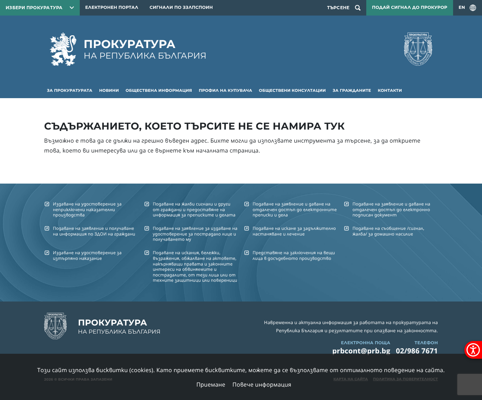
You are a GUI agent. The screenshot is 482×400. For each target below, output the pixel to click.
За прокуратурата (69, 90)
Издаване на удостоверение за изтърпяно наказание (87, 255)
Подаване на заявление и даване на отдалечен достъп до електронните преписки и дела (295, 209)
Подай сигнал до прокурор (409, 7)
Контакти (390, 90)
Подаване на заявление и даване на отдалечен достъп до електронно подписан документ (391, 209)
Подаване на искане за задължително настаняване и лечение (294, 231)
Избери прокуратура (34, 7)
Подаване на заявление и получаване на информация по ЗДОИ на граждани (94, 231)
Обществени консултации (292, 90)
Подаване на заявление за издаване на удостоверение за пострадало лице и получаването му (195, 233)
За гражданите (352, 90)
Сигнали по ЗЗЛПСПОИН (181, 7)
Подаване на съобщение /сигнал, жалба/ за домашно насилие (388, 231)
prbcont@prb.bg (361, 351)
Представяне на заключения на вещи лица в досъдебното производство (294, 255)
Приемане (210, 384)
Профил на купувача (225, 90)
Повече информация (262, 384)
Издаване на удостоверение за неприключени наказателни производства (87, 209)
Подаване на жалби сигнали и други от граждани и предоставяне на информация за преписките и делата (194, 209)
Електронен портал (111, 7)
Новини (109, 90)
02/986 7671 (417, 351)
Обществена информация (159, 90)
